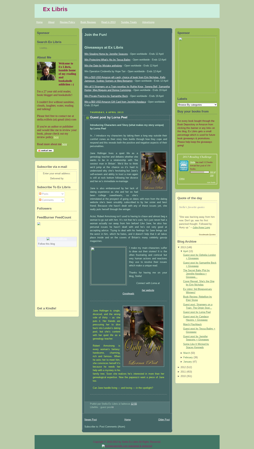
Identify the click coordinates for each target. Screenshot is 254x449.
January (187, 361)
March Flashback (192, 324)
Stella (192, 162)
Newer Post (90, 419)
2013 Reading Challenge (197, 157)
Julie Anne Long (201, 227)
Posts (44, 194)
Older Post (164, 419)
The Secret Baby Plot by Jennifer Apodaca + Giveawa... (196, 273)
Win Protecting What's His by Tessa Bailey (107, 59)
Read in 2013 (108, 22)
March (186, 353)
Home (39, 22)
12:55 (134, 404)
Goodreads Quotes (207, 235)
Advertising (148, 22)
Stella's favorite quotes (192, 207)
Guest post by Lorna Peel (108, 117)
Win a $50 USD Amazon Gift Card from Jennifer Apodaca (115, 102)
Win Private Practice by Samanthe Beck (106, 96)
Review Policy (67, 22)
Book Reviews (88, 22)
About (51, 22)
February (188, 357)
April (185, 251)
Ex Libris (55, 9)
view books (211, 182)
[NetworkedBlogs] (57, 239)
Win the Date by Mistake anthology (103, 65)
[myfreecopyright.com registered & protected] (127, 446)
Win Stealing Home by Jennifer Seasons (106, 54)
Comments (47, 200)
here (56, 137)
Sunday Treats (129, 22)
